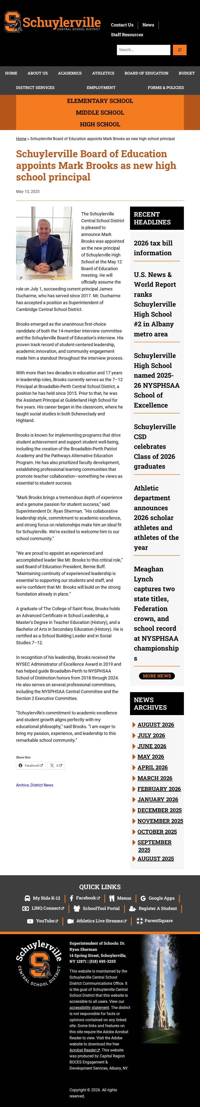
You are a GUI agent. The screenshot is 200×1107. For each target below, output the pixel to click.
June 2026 (152, 745)
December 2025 (160, 810)
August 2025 (156, 858)
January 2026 (158, 799)
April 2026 (153, 767)
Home (21, 138)
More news (157, 676)
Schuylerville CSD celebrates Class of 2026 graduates (155, 446)
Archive (22, 785)
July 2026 (151, 735)
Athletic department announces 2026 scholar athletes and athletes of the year (156, 518)
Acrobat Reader (83, 1050)
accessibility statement (89, 1007)
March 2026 (155, 778)
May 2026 (151, 756)
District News (41, 785)
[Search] (180, 50)
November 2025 (160, 820)
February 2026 (159, 788)
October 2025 (157, 831)
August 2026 (156, 724)
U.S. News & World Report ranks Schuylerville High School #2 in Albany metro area (155, 304)
